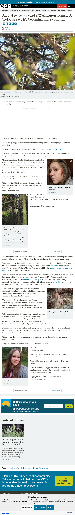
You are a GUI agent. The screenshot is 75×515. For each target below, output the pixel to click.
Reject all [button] (50, 507)
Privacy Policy (5, 513)
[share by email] (3, 23)
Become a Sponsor (48, 108)
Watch (38, 10)
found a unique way (31, 280)
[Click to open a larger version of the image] (74, 35)
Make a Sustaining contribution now (64, 480)
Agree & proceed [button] (40, 507)
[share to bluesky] (9, 23)
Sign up (68, 406)
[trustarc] (69, 513)
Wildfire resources (28, 10)
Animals (20, 468)
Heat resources (15, 10)
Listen (44, 10)
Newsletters (52, 10)
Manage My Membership (29, 493)
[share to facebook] (6, 23)
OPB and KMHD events (65, 10)
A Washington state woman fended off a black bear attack (13, 442)
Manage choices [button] (27, 507)
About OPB (4, 10)
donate (62, 6)
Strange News (11, 468)
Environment (27, 468)
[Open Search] (69, 6)
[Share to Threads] (15, 23)
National (35, 468)
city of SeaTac (55, 282)
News (41, 468)
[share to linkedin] (12, 23)
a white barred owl (56, 149)
